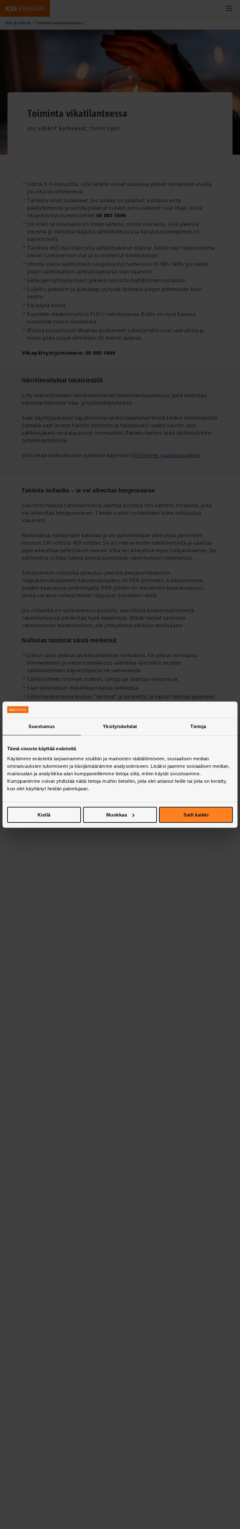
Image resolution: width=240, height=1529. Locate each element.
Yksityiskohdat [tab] (120, 726)
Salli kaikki (195, 814)
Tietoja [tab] (198, 726)
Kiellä (44, 814)
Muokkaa (116, 814)
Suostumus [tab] (41, 726)
